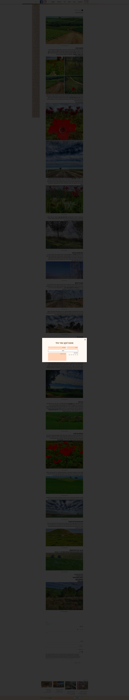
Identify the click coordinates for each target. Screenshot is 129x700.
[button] (85, 339)
